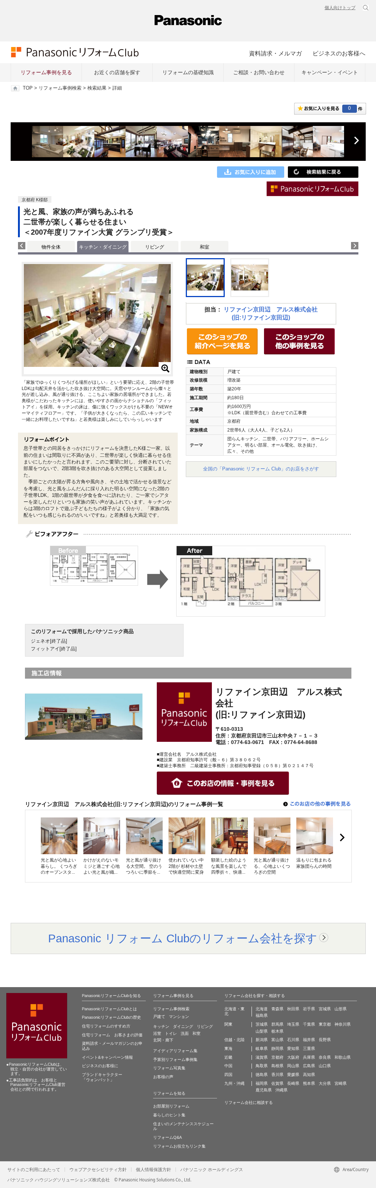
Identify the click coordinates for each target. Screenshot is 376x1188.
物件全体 (51, 247)
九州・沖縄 (234, 1083)
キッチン (161, 1026)
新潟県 (262, 1039)
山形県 (341, 1009)
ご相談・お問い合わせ (259, 72)
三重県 (309, 1048)
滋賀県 (262, 1057)
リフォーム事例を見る (46, 72)
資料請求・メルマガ (275, 53)
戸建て (159, 1016)
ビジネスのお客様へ (338, 53)
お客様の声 (163, 1077)
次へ (356, 141)
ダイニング (183, 1026)
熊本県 (309, 1083)
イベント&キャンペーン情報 (107, 1057)
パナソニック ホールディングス (211, 1169)
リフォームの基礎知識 (188, 72)
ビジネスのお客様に (100, 1066)
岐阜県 (262, 1048)
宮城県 (325, 1009)
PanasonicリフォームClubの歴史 (111, 1017)
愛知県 (293, 1048)
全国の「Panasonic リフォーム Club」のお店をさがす (261, 469)
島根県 (277, 1066)
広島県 (309, 1066)
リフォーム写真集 (169, 1068)
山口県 (325, 1066)
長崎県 (293, 1083)
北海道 (262, 1009)
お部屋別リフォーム (171, 1106)
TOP (28, 88)
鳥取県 (262, 1066)
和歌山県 (343, 1057)
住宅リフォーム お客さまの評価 (112, 1035)
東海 (228, 1048)
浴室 (157, 1033)
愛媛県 (293, 1074)
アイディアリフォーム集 (175, 1050)
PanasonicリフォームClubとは (109, 1009)
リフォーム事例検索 (60, 88)
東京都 (325, 1024)
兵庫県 (309, 1057)
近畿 (228, 1057)
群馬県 (277, 1024)
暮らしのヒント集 (169, 1115)
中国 (228, 1066)
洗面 (185, 1033)
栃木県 (277, 1031)
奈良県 (325, 1057)
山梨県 (262, 1031)
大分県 (325, 1083)
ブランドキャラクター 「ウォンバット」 (102, 1077)
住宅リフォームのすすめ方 (106, 1026)
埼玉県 (293, 1024)
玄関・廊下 (163, 1040)
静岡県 (277, 1048)
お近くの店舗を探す (117, 72)
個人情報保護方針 (153, 1169)
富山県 (277, 1039)
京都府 (277, 1057)
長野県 (325, 1039)
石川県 (293, 1039)
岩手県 (309, 1009)
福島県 (262, 1015)
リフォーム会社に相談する (248, 1102)
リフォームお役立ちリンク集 (179, 1146)
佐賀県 (277, 1083)
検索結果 (96, 88)
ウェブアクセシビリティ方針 (98, 1169)
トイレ (171, 1033)
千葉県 (309, 1024)
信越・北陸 (234, 1039)
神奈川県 (343, 1024)
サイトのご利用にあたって (33, 1169)
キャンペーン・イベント (329, 72)
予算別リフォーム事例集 (175, 1059)
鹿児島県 (264, 1090)
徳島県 (262, 1074)
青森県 (277, 1009)
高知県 (309, 1074)
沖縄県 (281, 1090)
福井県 (309, 1039)
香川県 (277, 1074)
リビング (154, 247)
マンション (179, 1016)
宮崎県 (341, 1083)
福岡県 (262, 1083)
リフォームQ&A (167, 1137)
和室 (204, 247)
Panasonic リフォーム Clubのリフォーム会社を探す (182, 938)
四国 (228, 1074)
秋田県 (293, 1009)
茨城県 (262, 1024)
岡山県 (293, 1066)
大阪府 (293, 1057)
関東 (228, 1024)
